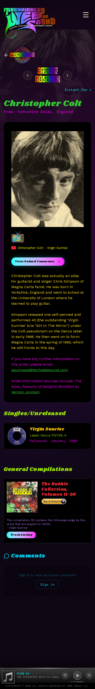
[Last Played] (65, 675)
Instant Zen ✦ (78, 89)
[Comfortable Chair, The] (67, 75)
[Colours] (27, 75)
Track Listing (21, 535)
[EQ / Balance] (89, 675)
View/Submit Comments (34, 261)
